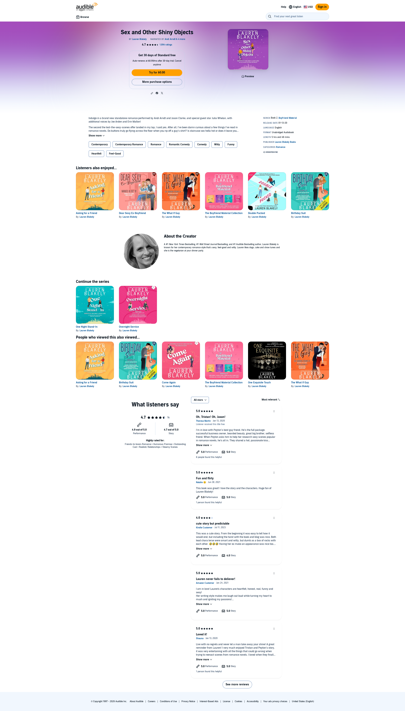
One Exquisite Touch (259, 382)
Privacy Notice (188, 701)
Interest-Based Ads (209, 701)
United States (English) (303, 701)
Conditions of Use (168, 701)
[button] (152, 93)
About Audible (136, 701)
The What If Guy (171, 213)
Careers (151, 701)
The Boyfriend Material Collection (224, 213)
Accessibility (253, 701)
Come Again (169, 382)
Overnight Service (129, 326)
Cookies (238, 701)
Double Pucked (256, 213)
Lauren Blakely (87, 217)
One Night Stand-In (86, 326)
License (226, 701)
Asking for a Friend (86, 213)
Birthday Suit (298, 213)
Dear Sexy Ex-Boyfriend (132, 213)
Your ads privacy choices (275, 701)
